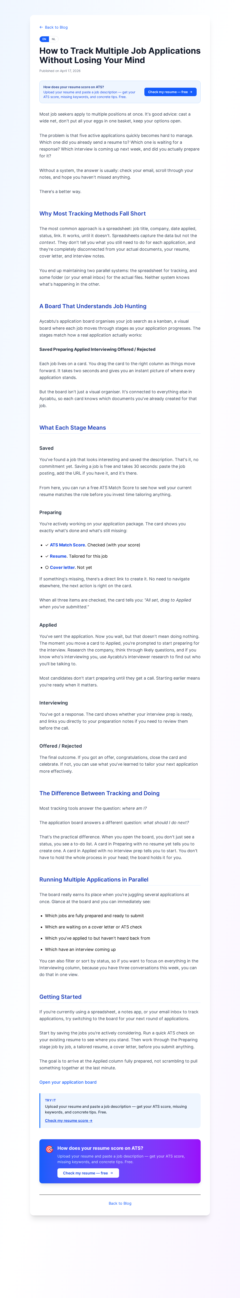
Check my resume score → (69, 1120)
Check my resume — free (168, 92)
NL (54, 39)
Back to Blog (56, 27)
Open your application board (68, 1082)
